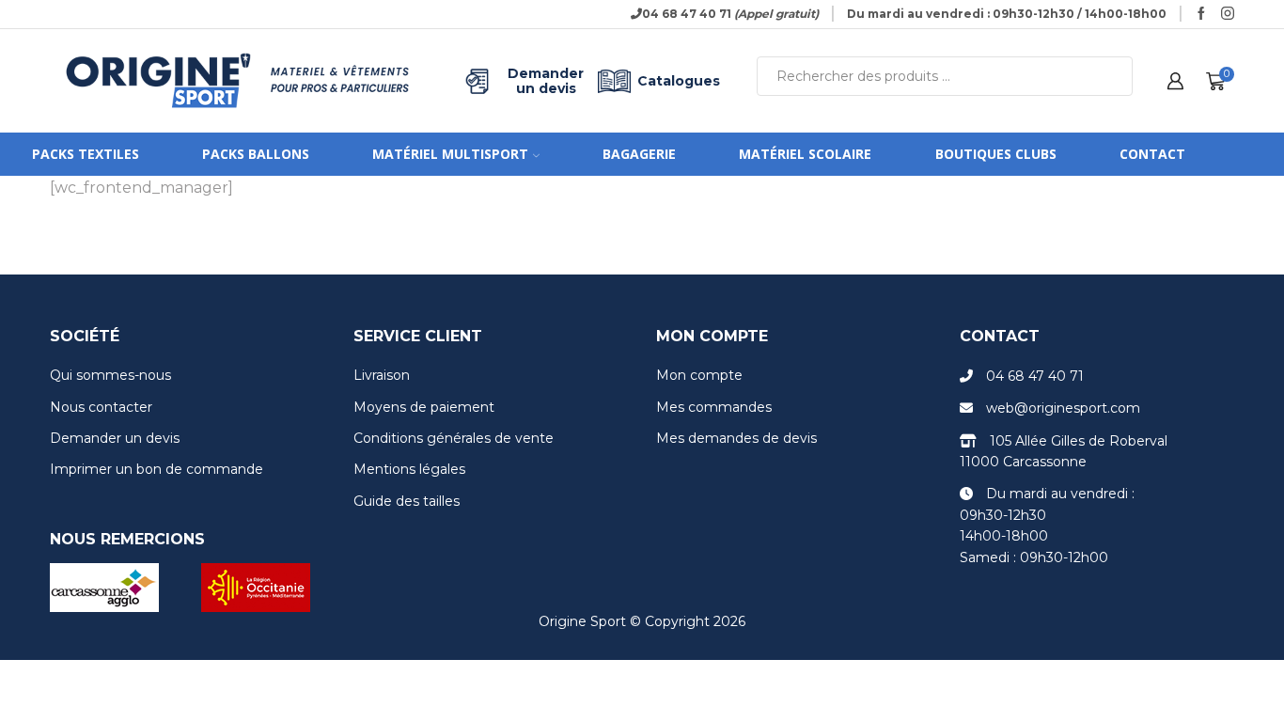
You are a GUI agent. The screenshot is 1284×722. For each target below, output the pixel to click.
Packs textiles (85, 154)
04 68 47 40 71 (1035, 376)
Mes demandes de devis (736, 438)
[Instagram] (1227, 14)
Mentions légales (409, 469)
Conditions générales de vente (453, 438)
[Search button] (1113, 76)
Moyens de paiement (423, 407)
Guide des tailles (406, 501)
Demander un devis (546, 81)
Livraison (381, 375)
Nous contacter (101, 407)
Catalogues (678, 80)
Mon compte (699, 375)
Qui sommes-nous (110, 375)
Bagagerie (639, 154)
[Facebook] (1201, 14)
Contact (1152, 154)
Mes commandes (714, 407)
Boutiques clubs (996, 154)
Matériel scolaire (805, 154)
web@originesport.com (1063, 408)
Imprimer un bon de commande (156, 469)
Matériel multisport (450, 154)
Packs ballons (255, 154)
